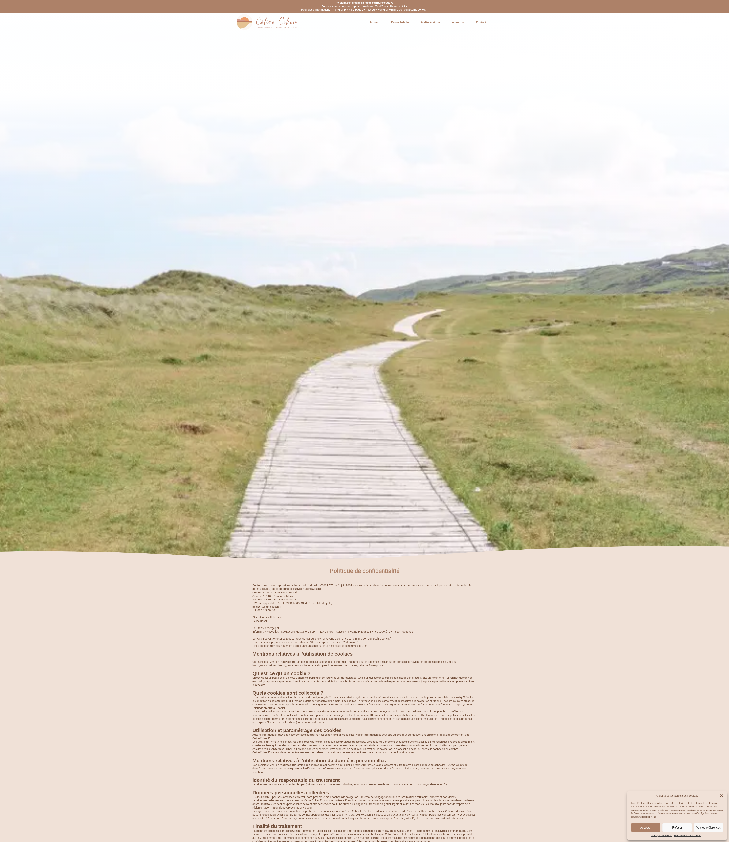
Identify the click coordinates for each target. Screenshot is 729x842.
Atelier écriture (430, 22)
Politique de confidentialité (687, 835)
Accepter (645, 827)
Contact (481, 22)
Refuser (677, 827)
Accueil (374, 22)
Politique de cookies (661, 835)
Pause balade (400, 22)
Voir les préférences (708, 827)
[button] (721, 796)
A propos (458, 22)
